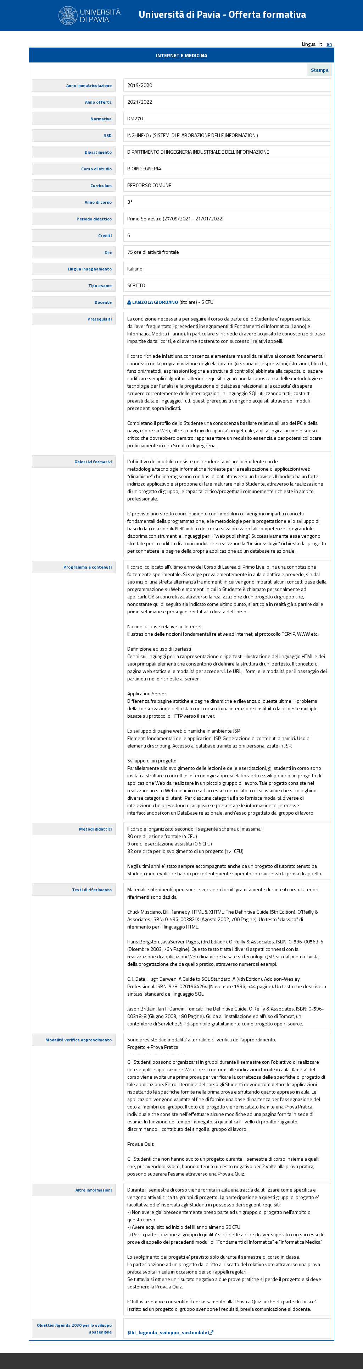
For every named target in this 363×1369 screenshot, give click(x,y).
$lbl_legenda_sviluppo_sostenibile (167, 1332)
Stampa (320, 69)
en (329, 44)
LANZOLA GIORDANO (154, 302)
